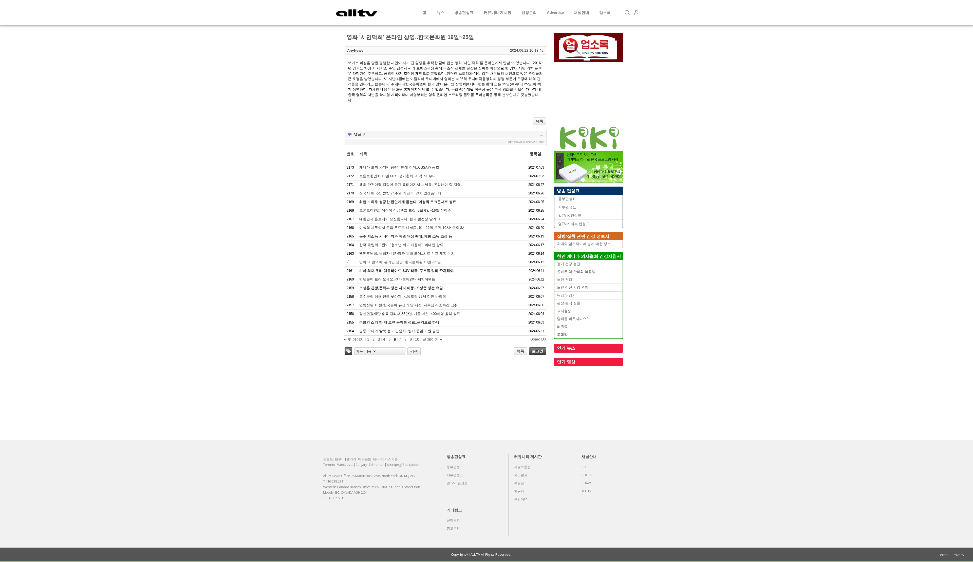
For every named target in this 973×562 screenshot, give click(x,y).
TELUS (586, 491)
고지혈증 (564, 311)
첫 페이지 (355, 339)
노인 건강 (564, 280)
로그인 (537, 351)
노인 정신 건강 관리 (572, 287)
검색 (414, 351)
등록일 (535, 154)
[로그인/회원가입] (636, 12)
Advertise (555, 12)
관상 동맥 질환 (568, 303)
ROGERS (588, 475)
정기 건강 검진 (568, 264)
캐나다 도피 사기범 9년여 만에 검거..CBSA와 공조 (399, 167)
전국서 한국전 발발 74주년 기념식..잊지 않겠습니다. (400, 193)
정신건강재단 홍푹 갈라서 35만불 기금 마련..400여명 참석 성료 (409, 314)
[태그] (348, 351)
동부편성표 (567, 199)
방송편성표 (464, 12)
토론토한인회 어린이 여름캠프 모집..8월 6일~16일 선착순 (405, 210)
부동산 (519, 483)
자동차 (519, 491)
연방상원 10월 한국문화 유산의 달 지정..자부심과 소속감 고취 (408, 305)
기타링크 (454, 509)
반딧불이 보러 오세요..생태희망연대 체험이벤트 (397, 279)
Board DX (538, 339)
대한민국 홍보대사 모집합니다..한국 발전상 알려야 (399, 219)
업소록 (605, 12)
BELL (585, 467)
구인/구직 (521, 499)
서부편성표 (567, 207)
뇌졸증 (562, 327)
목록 (539, 121)
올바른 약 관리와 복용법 (576, 272)
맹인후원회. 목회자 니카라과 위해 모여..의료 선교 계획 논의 (407, 253)
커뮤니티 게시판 (497, 12)
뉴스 (440, 12)
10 (417, 339)
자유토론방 (522, 467)
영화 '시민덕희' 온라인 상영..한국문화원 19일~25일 (400, 262)
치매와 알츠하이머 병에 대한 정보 (584, 244)
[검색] (627, 12)
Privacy (958, 554)
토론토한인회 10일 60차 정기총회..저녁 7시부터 (397, 176)
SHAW (586, 483)
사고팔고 (520, 475)
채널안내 (581, 12)
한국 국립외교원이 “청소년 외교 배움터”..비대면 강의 (401, 245)
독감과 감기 (566, 295)
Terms (943, 554)
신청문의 (529, 12)
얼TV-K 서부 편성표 (573, 224)
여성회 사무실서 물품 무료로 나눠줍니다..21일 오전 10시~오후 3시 (412, 228)
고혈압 (562, 334)
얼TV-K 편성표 (569, 215)
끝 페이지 (431, 339)
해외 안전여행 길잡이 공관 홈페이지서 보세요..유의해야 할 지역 (410, 185)
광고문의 (453, 528)
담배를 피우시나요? (572, 319)
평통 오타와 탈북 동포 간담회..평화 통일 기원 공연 (399, 331)
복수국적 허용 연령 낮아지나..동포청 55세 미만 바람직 (402, 296)
